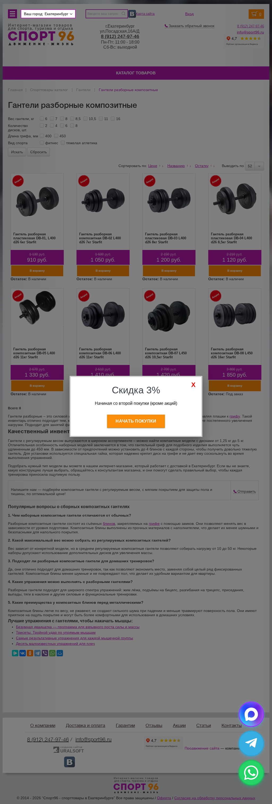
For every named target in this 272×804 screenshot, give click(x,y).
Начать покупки (136, 421)
